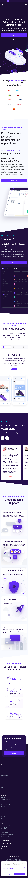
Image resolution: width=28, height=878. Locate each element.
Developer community (6, 789)
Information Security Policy (7, 825)
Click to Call (3, 803)
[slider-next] (7, 438)
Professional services (6, 843)
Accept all (19, 874)
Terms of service (4, 832)
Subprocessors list (5, 836)
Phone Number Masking (6, 806)
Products (3, 765)
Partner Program (5, 846)
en (20, 4)
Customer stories (5, 840)
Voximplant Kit (4, 768)
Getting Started (4, 775)
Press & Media (4, 813)
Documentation (5, 773)
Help (2, 785)
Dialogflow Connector (5, 799)
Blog (2, 849)
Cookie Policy (4, 828)
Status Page (3, 816)
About (2, 811)
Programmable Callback (6, 804)
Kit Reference (4, 779)
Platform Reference (5, 777)
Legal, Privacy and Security (8, 823)
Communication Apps (9, 83)
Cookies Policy (10, 868)
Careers (2, 815)
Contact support (4, 791)
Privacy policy (4, 827)
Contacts (3, 818)
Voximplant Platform (5, 767)
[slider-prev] (2, 438)
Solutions (3, 795)
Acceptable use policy (5, 830)
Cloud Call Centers (16, 81)
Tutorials (3, 780)
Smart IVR (3, 797)
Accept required (8, 874)
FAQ (2, 787)
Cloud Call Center (4, 801)
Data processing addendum (7, 834)
